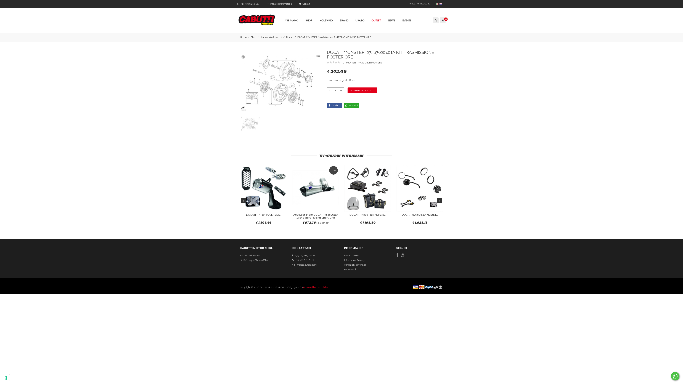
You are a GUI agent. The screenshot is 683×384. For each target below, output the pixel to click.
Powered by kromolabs (315, 287)
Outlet (376, 20)
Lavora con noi (351, 255)
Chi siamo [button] (291, 20)
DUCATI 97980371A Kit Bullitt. (420, 214)
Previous (243, 200)
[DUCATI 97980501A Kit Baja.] (263, 188)
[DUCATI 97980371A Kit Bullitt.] (419, 188)
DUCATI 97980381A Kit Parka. (368, 214)
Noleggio (326, 20)
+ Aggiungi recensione (370, 62)
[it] (437, 3)
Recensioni (350, 269)
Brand (344, 20)
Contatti (307, 3)
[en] (441, 3)
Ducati (289, 37)
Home (243, 37)
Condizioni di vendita (355, 264)
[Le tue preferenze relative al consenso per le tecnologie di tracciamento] (6, 377)
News (391, 20)
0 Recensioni (350, 62)
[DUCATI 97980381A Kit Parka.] (367, 188)
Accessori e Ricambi (271, 37)
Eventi (407, 20)
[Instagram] (402, 255)
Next (439, 200)
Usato (360, 20)
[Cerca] (435, 20)
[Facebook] (397, 255)
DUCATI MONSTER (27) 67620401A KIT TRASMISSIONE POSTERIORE (334, 37)
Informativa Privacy (354, 260)
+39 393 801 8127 (250, 3)
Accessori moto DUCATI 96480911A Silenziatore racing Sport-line (315, 216)
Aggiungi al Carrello (362, 90)
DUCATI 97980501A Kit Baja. (263, 214)
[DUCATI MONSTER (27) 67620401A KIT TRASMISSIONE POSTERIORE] (281, 82)
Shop (253, 37)
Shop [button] (309, 20)
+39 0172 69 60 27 (305, 255)
